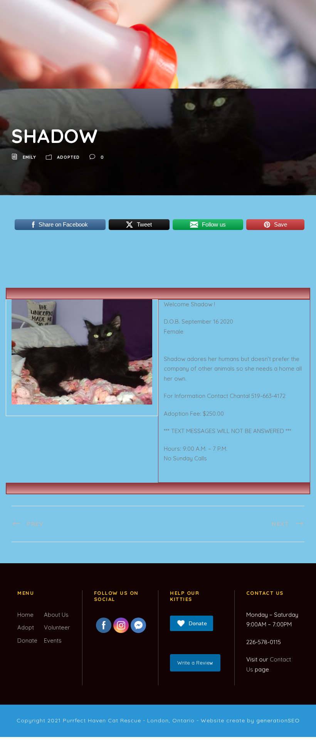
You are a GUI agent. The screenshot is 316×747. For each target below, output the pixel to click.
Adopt (25, 627)
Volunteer (57, 627)
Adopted (68, 157)
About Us (56, 614)
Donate (27, 640)
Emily (29, 157)
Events (53, 640)
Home (25, 614)
